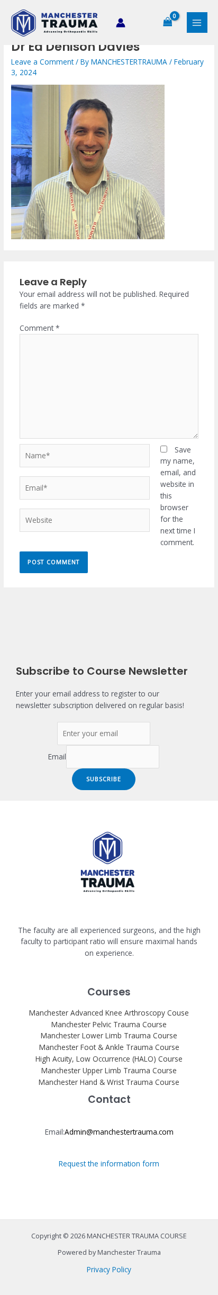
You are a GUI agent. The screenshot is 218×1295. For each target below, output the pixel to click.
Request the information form (109, 1163)
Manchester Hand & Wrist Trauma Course (109, 1082)
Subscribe (103, 779)
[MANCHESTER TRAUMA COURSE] (54, 22)
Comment (40, 328)
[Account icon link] (120, 23)
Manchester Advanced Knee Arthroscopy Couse (109, 1013)
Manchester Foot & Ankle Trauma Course (109, 1047)
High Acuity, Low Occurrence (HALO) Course (109, 1059)
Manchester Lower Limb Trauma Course (109, 1035)
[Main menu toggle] (197, 22)
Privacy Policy (109, 1269)
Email (57, 756)
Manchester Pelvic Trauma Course (109, 1024)
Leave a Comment (42, 62)
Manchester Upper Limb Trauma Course (109, 1070)
